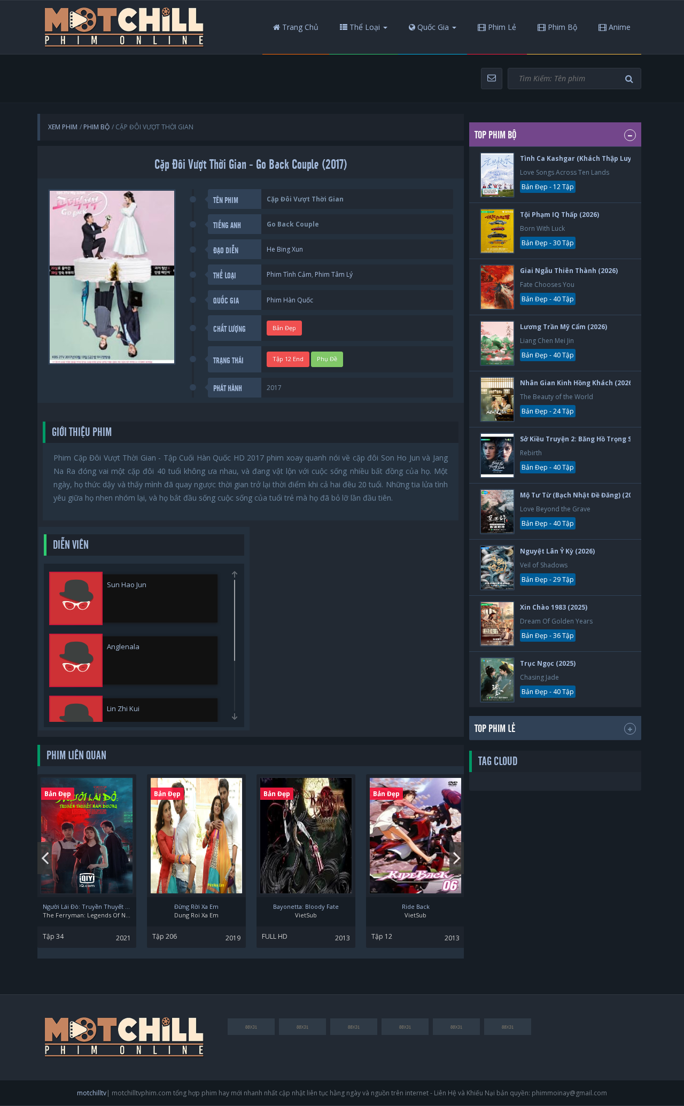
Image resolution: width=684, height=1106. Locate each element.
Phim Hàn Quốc (290, 300)
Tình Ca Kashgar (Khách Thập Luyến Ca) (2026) (596, 158)
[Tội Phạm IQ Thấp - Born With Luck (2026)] (497, 231)
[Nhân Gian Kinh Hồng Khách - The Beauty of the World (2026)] (497, 399)
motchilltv (91, 1092)
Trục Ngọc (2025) (548, 663)
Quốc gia (432, 27)
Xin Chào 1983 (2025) (553, 607)
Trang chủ (299, 27)
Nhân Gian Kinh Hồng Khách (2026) (577, 382)
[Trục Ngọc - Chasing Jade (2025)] (497, 680)
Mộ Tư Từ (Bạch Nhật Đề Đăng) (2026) (581, 495)
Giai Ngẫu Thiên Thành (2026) (569, 270)
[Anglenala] (76, 660)
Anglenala (123, 646)
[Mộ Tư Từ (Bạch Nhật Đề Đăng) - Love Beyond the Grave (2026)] (497, 511)
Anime (619, 27)
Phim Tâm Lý (334, 274)
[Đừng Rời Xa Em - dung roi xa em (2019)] (196, 835)
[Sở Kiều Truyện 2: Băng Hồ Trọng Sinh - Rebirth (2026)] (497, 455)
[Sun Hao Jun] (76, 598)
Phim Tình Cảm (289, 274)
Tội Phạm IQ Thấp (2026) (559, 214)
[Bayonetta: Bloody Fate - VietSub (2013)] (306, 835)
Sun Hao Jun (126, 584)
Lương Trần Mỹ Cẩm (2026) (563, 326)
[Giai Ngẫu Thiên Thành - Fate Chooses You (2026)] (497, 287)
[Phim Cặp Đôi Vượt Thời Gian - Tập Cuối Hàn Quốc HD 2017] (124, 27)
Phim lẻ (501, 27)
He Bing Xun (285, 249)
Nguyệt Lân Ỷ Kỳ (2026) (557, 551)
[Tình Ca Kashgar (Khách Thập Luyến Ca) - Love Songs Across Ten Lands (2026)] (497, 175)
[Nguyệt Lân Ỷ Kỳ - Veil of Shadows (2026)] (497, 567)
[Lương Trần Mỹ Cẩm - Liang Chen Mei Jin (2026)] (497, 343)
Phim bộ (561, 27)
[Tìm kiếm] (630, 79)
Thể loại (363, 27)
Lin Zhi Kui (123, 708)
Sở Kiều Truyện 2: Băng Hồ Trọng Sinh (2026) (592, 438)
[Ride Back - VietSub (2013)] (415, 835)
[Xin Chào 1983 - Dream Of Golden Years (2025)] (497, 624)
